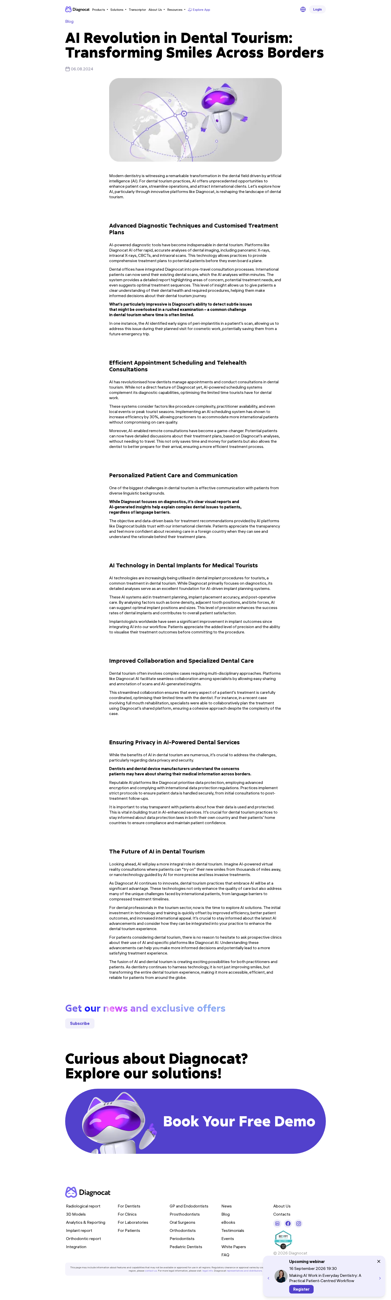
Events (227, 1238)
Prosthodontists (185, 1214)
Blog (69, 21)
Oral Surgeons (182, 1222)
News (226, 1205)
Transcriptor (137, 9)
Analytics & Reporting (85, 1222)
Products (98, 9)
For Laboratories (133, 1222)
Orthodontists (183, 1230)
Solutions (116, 9)
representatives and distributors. (244, 1270)
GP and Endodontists (189, 1205)
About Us (155, 9)
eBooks (228, 1222)
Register (301, 1289)
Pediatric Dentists (186, 1246)
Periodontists (182, 1238)
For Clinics (127, 1214)
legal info (207, 1270)
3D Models (76, 1214)
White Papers (233, 1246)
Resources (174, 9)
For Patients (129, 1230)
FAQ (225, 1254)
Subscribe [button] (80, 1023)
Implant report (79, 1230)
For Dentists (129, 1205)
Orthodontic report (83, 1238)
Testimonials (232, 1230)
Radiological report (83, 1205)
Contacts (281, 1214)
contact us (151, 1270)
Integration (76, 1246)
